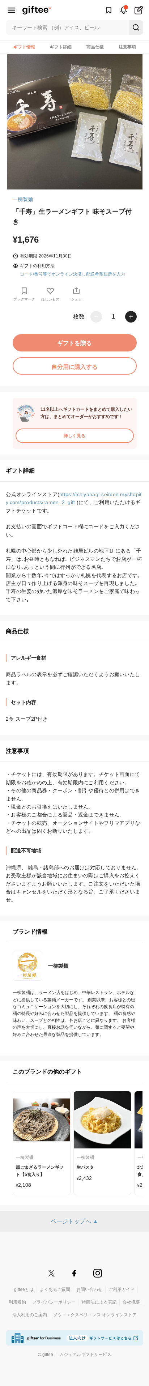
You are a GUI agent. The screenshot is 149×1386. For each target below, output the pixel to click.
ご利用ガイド (121, 1289)
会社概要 (131, 1302)
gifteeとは (24, 1289)
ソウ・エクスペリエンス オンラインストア (95, 1314)
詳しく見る (74, 435)
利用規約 (17, 1302)
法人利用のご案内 (29, 1314)
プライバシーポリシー (54, 1302)
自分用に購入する (74, 367)
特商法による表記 (99, 1302)
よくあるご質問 (55, 1289)
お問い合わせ (89, 1289)
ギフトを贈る (74, 343)
